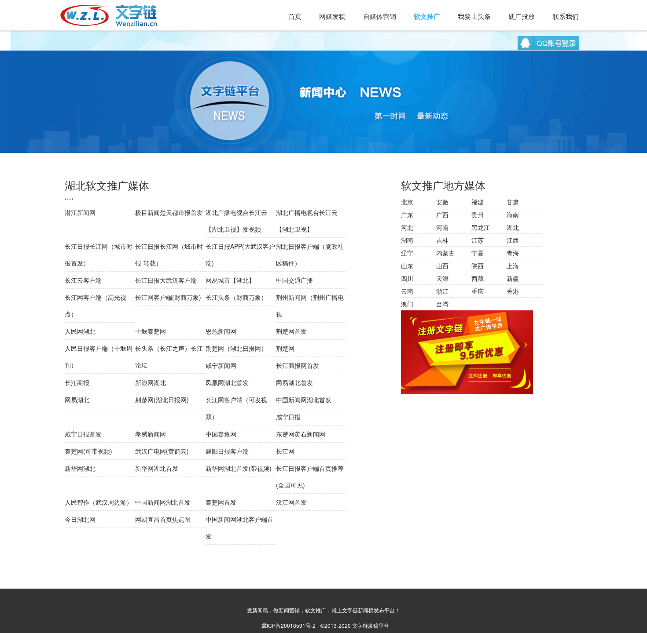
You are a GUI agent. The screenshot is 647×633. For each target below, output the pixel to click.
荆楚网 (285, 348)
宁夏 (477, 252)
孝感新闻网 (150, 433)
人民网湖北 (80, 331)
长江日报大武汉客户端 (166, 280)
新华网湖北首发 (156, 468)
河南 (442, 227)
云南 (407, 291)
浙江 (442, 291)
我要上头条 (474, 16)
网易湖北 (77, 399)
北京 (407, 201)
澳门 (407, 303)
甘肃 (513, 201)
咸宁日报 (288, 416)
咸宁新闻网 (221, 365)
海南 (513, 214)
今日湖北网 (80, 519)
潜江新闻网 (80, 212)
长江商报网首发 (297, 365)
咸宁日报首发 (83, 433)
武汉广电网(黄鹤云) (162, 451)
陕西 (477, 265)
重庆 (477, 291)
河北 (407, 227)
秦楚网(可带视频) (88, 451)
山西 (442, 265)
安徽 (442, 201)
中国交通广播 (294, 280)
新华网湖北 (80, 468)
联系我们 (565, 16)
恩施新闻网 (221, 331)
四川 (407, 278)
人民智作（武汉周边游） (98, 502)
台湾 (442, 303)
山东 (407, 265)
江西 (513, 240)
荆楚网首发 (291, 331)
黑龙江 (480, 227)
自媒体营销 (379, 16)
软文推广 (427, 16)
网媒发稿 (332, 16)
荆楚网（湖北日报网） (236, 348)
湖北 (513, 227)
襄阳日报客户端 (227, 451)
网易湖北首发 (294, 382)
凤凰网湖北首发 (227, 382)
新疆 (513, 278)
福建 (477, 201)
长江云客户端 (83, 280)
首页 (294, 16)
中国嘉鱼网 (221, 433)
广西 (442, 214)
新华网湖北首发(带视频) (239, 468)
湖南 (407, 240)
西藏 (477, 278)
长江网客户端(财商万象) (168, 297)
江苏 (477, 240)
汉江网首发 (291, 502)
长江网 (285, 451)
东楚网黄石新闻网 (300, 433)
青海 (513, 252)
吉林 (442, 240)
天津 (442, 278)
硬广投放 (521, 16)
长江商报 (77, 382)
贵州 (477, 214)
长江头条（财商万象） (236, 297)
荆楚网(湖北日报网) (162, 399)
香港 (513, 291)
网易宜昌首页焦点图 (163, 519)
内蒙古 (445, 252)
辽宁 (407, 252)
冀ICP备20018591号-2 (288, 625)
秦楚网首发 (221, 502)
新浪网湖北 (150, 382)
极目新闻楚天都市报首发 (169, 212)
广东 (407, 214)
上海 (513, 265)
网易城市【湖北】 (230, 280)
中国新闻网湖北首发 (303, 399)
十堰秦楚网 (150, 331)
